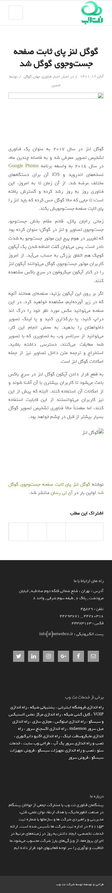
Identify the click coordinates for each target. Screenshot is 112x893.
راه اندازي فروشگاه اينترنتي (81, 707)
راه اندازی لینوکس (70, 721)
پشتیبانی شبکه (42, 707)
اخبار (65, 77)
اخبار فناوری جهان (46, 77)
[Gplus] (33, 884)
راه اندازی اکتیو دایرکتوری (38, 736)
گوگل (27, 77)
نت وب (60, 884)
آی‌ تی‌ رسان (61, 492)
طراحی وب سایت (36, 743)
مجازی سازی (42, 721)
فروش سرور (78, 757)
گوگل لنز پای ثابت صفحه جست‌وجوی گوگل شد (56, 57)
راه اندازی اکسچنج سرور (46, 728)
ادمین (56, 85)
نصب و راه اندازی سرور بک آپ (78, 743)
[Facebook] (42, 884)
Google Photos (23, 166)
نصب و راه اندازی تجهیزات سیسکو (66, 750)
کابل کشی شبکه (77, 714)
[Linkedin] (51, 884)
